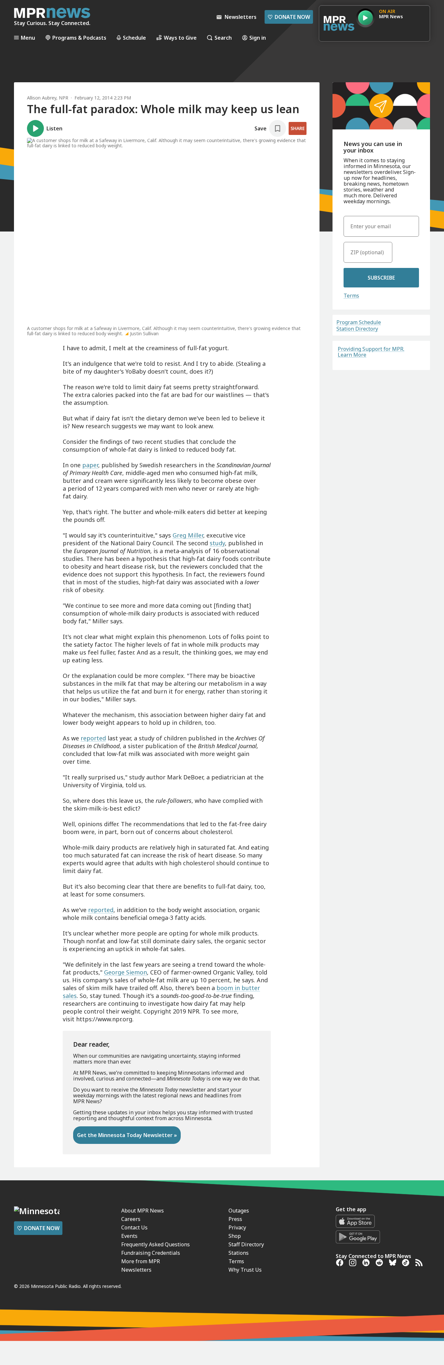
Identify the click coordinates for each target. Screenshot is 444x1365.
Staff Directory (246, 1244)
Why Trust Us (245, 1269)
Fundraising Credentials (150, 1252)
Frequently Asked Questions (155, 1244)
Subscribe (381, 277)
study (217, 543)
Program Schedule (358, 322)
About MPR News (142, 1210)
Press (235, 1219)
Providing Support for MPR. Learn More (371, 351)
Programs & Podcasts (79, 37)
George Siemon (125, 972)
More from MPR (140, 1261)
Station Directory (357, 329)
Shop (235, 1235)
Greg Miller (188, 535)
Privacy (237, 1227)
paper (90, 465)
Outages (239, 1210)
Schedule (134, 37)
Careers (130, 1219)
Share (298, 128)
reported (93, 738)
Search (223, 37)
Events (129, 1235)
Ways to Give (180, 37)
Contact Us (134, 1227)
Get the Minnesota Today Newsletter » (127, 1135)
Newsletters (136, 1269)
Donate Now (289, 17)
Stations (239, 1252)
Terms (351, 295)
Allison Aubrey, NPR (47, 98)
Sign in (257, 37)
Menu (28, 37)
